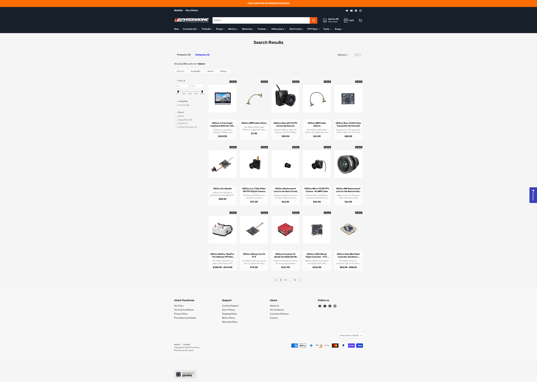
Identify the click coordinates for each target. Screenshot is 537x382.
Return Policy (228, 318)
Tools (326, 29)
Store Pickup (228, 310)
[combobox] (261, 20)
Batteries (247, 29)
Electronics (296, 29)
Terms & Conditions (184, 310)
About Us (274, 305)
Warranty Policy (230, 322)
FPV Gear (312, 29)
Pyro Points (192, 10)
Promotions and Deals (185, 318)
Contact (186, 344)
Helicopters (277, 29)
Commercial (190, 29)
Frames (262, 29)
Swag (338, 29)
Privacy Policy (181, 314)
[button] (356, 54)
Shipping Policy (229, 314)
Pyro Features (277, 310)
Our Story (179, 305)
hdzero (201, 64)
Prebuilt (206, 29)
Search (177, 344)
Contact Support (230, 305)
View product (222, 101)
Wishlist (178, 10)
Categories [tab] (202, 54)
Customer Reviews (279, 314)
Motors (232, 29)
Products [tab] (183, 54)
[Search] (313, 20)
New (176, 29)
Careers (274, 318)
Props (219, 29)
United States (349, 335)
